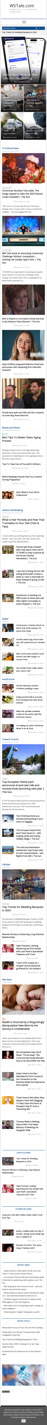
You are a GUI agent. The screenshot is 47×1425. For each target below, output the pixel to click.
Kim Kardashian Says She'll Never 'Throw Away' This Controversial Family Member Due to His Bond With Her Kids (30, 1056)
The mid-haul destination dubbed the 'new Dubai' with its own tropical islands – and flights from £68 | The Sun (29, 851)
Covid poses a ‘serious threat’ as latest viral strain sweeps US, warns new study (30, 628)
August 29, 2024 (33, 109)
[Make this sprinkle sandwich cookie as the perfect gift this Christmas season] (8, 714)
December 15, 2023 (36, 663)
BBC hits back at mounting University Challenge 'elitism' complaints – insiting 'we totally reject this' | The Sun (22, 258)
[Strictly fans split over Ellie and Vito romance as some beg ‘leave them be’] (23, 393)
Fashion (5, 516)
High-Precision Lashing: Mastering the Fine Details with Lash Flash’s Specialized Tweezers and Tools (29, 950)
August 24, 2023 (19, 483)
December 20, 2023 (22, 419)
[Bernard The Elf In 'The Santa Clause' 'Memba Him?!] (8, 1248)
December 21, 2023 (22, 201)
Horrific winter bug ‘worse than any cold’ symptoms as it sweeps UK (30, 642)
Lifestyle (5, 903)
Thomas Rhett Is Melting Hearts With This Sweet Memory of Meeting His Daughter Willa (27, 1126)
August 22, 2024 (33, 137)
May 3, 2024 (20, 1221)
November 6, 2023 (20, 445)
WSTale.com (22, 5)
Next (43, 28)
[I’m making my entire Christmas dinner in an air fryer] (8, 728)
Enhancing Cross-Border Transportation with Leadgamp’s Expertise (12, 100)
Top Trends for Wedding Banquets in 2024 (19, 32)
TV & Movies (7, 187)
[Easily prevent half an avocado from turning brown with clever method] (8, 700)
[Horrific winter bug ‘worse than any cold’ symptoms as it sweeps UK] (8, 642)
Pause (36, 28)
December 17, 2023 (36, 843)
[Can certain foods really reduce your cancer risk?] (8, 670)
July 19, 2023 (34, 499)
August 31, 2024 (11, 109)
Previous (39, 28)
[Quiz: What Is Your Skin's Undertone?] (8, 495)
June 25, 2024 (33, 958)
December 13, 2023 (36, 675)
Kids (3, 1018)
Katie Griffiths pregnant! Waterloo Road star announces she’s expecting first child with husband (23, 367)
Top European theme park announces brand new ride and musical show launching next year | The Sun (23, 787)
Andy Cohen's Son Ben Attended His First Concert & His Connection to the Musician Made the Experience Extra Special (30, 1079)
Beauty (5, 434)
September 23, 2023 (21, 468)
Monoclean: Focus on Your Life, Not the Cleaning (20, 76)
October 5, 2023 (21, 1033)
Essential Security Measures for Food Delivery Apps (34, 131)
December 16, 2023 (36, 649)
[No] (44, 1416)
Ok (23, 1421)
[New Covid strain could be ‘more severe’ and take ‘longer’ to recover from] (8, 656)
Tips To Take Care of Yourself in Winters (21, 464)
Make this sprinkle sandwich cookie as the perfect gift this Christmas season (28, 714)
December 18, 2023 (36, 635)
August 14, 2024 (19, 941)
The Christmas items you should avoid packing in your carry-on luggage (29, 819)
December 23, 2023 (21, 531)
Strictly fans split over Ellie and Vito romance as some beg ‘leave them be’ (23, 414)
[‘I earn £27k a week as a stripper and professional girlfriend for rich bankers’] (8, 965)
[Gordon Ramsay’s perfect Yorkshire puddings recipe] (8, 688)
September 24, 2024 (22, 82)
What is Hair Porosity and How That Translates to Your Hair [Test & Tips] (23, 523)
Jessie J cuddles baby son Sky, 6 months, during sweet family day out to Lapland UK (30, 1234)
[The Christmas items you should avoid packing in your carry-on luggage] (8, 819)
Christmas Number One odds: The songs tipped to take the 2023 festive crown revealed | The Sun (22, 193)
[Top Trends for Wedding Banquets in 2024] (23, 884)
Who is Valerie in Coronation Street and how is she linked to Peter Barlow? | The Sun (23, 320)
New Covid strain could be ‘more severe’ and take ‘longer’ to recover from (30, 656)
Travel (5, 778)
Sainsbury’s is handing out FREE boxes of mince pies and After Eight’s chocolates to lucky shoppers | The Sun (30, 599)
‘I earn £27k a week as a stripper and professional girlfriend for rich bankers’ (28, 965)
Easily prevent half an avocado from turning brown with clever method (29, 700)
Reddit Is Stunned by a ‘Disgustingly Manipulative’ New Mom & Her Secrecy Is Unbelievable (23, 1025)
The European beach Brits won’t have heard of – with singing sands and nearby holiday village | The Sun (28, 834)
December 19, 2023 (36, 608)
